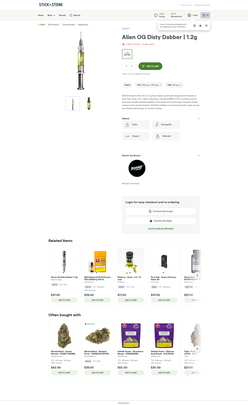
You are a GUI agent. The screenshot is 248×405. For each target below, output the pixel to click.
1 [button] (126, 66)
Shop (50, 15)
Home (40, 15)
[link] (127, 85)
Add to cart (64, 300)
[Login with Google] (194, 25)
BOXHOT (125, 29)
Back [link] (42, 24)
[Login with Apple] (200, 25)
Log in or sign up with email (161, 228)
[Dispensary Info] (155, 15)
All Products (53, 24)
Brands (62, 15)
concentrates (68, 24)
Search (77, 15)
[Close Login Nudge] (206, 25)
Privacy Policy (123, 403)
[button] (184, 25)
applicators (83, 24)
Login (195, 15)
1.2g (127, 54)
